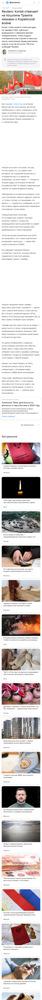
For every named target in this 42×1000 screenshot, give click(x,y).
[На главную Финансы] (14, 2)
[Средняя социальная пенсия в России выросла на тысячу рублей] (21, 974)
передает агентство (13, 104)
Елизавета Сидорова (17, 51)
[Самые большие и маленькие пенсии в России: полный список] (21, 459)
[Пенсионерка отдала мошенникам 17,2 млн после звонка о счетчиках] (21, 871)
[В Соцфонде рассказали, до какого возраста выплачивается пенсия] (21, 562)
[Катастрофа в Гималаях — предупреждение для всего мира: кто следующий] (21, 527)
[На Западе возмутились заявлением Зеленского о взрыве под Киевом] (21, 802)
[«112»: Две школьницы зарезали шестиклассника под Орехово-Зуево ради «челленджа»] (21, 493)
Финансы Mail (17, 8)
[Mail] (7, 2)
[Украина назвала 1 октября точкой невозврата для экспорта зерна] (21, 596)
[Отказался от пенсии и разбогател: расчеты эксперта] (21, 940)
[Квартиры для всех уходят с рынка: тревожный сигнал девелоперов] (21, 733)
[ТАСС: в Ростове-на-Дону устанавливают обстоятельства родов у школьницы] (21, 665)
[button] (21, 83)
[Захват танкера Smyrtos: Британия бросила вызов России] (21, 837)
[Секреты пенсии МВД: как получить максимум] (21, 768)
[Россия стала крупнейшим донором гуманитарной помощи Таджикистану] (21, 905)
